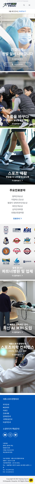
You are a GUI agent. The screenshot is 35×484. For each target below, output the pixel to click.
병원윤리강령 (6, 448)
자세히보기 (22, 11)
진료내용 (6, 413)
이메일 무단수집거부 (8, 450)
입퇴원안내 (7, 416)
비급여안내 (7, 422)
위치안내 (6, 404)
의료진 (5, 410)
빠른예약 (6, 407)
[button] (24, 5)
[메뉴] (29, 5)
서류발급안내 (7, 419)
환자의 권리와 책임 (8, 445)
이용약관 (5, 443)
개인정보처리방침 (7, 452)
